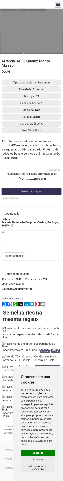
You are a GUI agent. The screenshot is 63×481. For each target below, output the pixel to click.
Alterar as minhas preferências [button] (37, 467)
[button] (23, 54)
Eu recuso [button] (38, 459)
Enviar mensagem (32, 191)
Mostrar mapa (14, 255)
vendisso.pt (49, 173)
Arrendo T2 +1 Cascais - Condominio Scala (28, 360)
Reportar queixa (10, 198)
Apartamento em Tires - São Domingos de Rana (31, 350)
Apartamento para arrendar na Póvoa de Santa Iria (30, 336)
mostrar (40, 178)
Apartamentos (23, 288)
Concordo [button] (37, 452)
